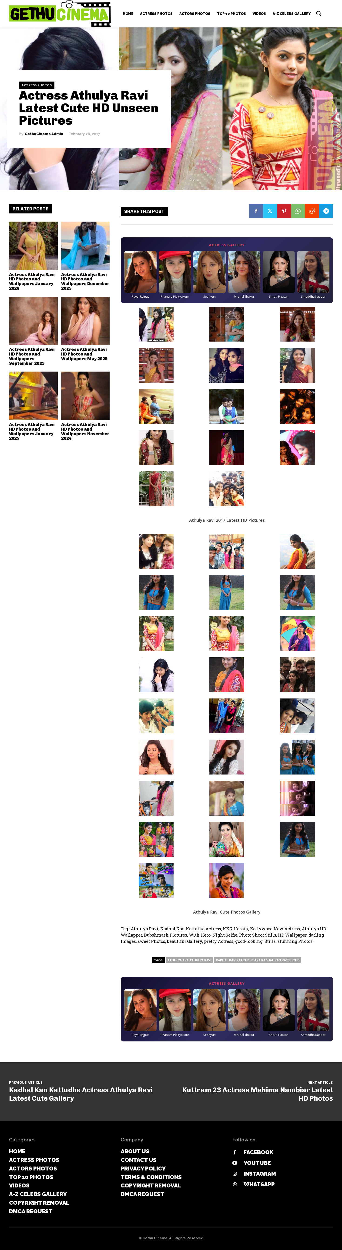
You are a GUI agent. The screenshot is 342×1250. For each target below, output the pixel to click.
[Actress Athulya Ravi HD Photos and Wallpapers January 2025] (33, 396)
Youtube (257, 1163)
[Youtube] (235, 1163)
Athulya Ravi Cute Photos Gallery (227, 912)
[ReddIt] (312, 211)
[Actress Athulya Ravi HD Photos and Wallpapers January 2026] (33, 246)
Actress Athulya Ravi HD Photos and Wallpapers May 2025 (84, 354)
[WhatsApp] (298, 211)
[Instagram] (235, 1174)
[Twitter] (270, 211)
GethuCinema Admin (44, 134)
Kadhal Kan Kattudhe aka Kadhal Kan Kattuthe (257, 960)
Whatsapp (259, 1184)
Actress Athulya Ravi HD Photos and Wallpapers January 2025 (32, 431)
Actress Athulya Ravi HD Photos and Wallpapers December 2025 (85, 281)
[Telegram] (326, 211)
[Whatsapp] (235, 1184)
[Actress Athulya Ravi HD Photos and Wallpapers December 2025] (85, 246)
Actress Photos (37, 85)
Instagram (260, 1173)
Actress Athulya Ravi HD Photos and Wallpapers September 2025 (32, 356)
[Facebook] (256, 211)
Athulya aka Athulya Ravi (189, 960)
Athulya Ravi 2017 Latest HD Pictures (227, 520)
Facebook (258, 1152)
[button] (318, 13)
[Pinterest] (284, 211)
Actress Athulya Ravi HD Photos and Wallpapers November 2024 (85, 431)
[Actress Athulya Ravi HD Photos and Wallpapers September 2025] (33, 321)
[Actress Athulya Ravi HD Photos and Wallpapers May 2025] (85, 321)
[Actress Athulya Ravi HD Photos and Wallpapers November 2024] (85, 396)
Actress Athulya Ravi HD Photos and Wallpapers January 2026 (32, 281)
